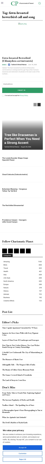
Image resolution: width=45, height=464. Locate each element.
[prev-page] (35, 104)
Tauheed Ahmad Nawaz (19, 64)
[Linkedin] (16, 251)
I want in (21, 90)
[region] (22, 445)
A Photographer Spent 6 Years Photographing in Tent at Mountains (22, 411)
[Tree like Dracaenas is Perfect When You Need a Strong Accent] (22, 125)
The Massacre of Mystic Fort (12, 359)
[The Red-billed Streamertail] (37, 205)
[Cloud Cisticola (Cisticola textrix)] (37, 174)
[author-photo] (9, 65)
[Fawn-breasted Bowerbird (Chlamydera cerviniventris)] (22, 42)
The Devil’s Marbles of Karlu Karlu (14, 422)
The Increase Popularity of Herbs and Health (18, 400)
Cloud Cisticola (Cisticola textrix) (15, 174)
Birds (4, 65)
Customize (22, 453)
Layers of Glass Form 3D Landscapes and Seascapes (20, 340)
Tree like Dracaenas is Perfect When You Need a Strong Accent (22, 139)
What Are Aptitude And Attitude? (14, 417)
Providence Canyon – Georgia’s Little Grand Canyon (14, 221)
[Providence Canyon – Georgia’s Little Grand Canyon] (37, 221)
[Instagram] (10, 251)
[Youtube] (28, 251)
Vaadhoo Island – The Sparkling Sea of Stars (18, 405)
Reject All (22, 459)
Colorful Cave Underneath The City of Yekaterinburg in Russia (22, 353)
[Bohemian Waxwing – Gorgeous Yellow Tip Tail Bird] (37, 190)
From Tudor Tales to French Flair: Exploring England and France (21, 394)
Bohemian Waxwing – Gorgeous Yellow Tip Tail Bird (14, 190)
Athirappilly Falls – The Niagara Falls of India (18, 365)
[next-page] (39, 104)
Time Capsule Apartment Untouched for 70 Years (19, 328)
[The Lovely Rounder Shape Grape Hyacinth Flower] (37, 159)
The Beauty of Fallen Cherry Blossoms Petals (18, 370)
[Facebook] (4, 251)
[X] (22, 251)
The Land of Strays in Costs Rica (14, 380)
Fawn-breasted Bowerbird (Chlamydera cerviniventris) (17, 59)
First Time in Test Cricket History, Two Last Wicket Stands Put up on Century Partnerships (20, 346)
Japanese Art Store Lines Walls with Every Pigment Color (20, 334)
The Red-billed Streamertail (13, 205)
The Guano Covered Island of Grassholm (17, 375)
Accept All (22, 447)
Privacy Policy (24, 95)
